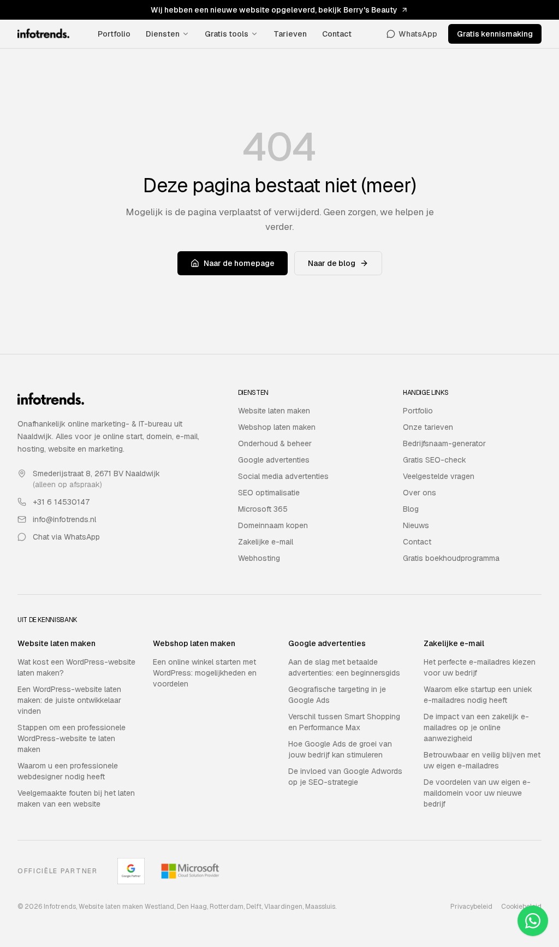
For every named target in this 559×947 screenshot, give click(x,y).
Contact (337, 34)
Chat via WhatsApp (66, 537)
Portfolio (114, 34)
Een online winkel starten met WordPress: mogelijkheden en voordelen (205, 673)
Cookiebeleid (521, 906)
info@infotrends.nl (64, 519)
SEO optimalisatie (269, 493)
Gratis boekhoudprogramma (451, 558)
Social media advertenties (283, 476)
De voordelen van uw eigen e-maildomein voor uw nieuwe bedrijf (477, 793)
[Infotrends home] (43, 34)
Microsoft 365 (263, 509)
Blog (411, 509)
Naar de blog (331, 263)
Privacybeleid (471, 906)
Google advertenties (274, 460)
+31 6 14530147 (61, 502)
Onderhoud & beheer (275, 443)
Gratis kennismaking (495, 34)
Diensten (163, 34)
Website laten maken (274, 411)
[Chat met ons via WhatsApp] (533, 920)
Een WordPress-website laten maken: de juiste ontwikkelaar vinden (69, 700)
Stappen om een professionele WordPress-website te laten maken (71, 738)
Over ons (419, 493)
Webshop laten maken (277, 427)
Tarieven (290, 34)
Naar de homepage (239, 263)
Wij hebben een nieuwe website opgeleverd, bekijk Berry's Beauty (274, 10)
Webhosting (259, 558)
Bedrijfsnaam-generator (444, 443)
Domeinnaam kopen (273, 525)
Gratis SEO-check (434, 460)
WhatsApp (418, 34)
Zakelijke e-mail (265, 542)
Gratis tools (226, 34)
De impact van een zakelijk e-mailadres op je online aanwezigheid (476, 727)
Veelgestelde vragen (438, 476)
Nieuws (416, 525)
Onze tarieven (428, 427)
